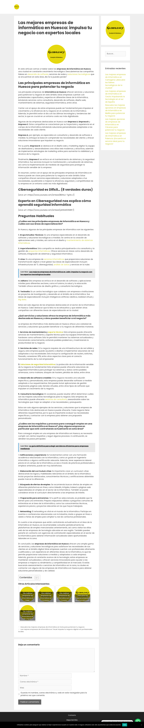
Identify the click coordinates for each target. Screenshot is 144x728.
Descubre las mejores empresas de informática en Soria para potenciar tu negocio (53, 627)
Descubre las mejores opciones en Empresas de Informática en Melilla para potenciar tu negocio (115, 110)
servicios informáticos (54, 259)
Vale (124, 725)
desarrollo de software (38, 74)
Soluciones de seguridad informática (37, 364)
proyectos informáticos (39, 251)
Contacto (72, 715)
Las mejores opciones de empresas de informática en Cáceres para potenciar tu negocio (115, 124)
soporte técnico (55, 332)
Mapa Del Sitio (72, 720)
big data (22, 299)
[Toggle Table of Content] (35, 578)
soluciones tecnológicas (79, 74)
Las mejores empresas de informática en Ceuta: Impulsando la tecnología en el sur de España (115, 96)
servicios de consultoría (56, 399)
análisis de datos (61, 264)
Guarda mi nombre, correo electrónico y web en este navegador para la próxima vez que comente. (54, 694)
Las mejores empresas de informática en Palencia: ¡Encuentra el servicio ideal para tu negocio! (115, 138)
